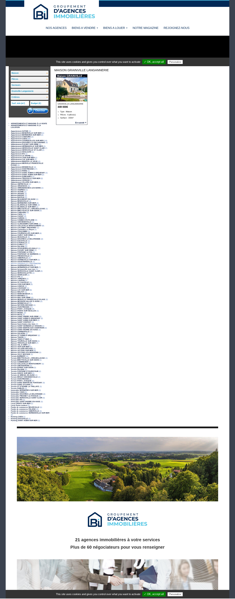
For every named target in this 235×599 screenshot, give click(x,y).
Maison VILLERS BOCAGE (22, 349)
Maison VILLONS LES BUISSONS (25, 352)
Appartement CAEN (19, 139)
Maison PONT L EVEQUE (21, 309)
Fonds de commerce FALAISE (23, 409)
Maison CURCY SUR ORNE (22, 235)
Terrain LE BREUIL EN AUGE (23, 375)
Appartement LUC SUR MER (22, 159)
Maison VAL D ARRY (19, 345)
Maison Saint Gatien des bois (23, 324)
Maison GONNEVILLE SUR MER (24, 260)
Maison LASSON (18, 280)
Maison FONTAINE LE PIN (21, 252)
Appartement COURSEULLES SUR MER (27, 140)
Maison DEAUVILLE (19, 237)
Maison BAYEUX (17, 197)
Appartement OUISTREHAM (22, 169)
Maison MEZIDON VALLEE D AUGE (25, 301)
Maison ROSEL (17, 313)
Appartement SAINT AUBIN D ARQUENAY (28, 173)
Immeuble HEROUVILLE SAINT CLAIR (26, 398)
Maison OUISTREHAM (20, 307)
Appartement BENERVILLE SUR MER (26, 133)
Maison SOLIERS (18, 333)
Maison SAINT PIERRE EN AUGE (24, 330)
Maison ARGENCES (19, 186)
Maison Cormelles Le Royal (22, 229)
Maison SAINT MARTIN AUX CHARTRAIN (27, 328)
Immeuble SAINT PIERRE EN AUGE (25, 401)
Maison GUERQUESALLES (22, 265)
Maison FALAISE (18, 246)
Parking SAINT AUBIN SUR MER (24, 420)
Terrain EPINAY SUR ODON (22, 367)
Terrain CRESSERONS (20, 366)
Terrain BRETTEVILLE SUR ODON (25, 360)
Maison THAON (17, 337)
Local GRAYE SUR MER (20, 403)
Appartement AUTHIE (19, 131)
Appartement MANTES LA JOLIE (24, 161)
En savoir (80, 123)
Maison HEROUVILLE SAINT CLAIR (25, 271)
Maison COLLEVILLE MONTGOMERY (26, 226)
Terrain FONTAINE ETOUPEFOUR (24, 371)
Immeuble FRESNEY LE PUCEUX (24, 396)
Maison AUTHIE (17, 192)
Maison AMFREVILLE (19, 184)
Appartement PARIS (19, 171)
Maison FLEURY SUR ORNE (22, 250)
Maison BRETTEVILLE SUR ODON (25, 210)
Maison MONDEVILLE (20, 303)
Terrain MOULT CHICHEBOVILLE (24, 377)
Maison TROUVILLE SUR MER (23, 343)
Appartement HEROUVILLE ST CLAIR (26, 150)
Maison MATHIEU (18, 296)
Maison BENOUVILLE (20, 201)
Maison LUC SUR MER (20, 290)
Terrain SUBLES (17, 388)
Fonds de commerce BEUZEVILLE (25, 407)
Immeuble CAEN (17, 392)
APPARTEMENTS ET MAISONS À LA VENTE (29, 123)
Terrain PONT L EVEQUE (21, 381)
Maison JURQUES (18, 279)
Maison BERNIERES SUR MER (23, 203)
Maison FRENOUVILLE (20, 256)
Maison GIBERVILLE (19, 258)
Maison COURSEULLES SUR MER (25, 233)
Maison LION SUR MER (20, 284)
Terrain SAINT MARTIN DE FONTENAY (26, 383)
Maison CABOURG (18, 212)
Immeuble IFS (16, 400)
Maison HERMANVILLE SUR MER (24, 267)
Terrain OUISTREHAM (20, 379)
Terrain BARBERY (18, 356)
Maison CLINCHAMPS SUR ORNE (24, 224)
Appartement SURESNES (21, 176)
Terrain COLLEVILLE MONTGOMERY (26, 364)
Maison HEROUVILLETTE (21, 273)
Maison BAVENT (17, 195)
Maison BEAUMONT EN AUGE (23, 199)
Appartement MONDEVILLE (22, 167)
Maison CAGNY (17, 216)
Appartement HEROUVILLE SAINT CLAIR (28, 148)
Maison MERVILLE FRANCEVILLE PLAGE (28, 299)
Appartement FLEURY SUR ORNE (25, 144)
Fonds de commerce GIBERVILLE (25, 411)
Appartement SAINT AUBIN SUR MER (26, 175)
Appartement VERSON (20, 180)
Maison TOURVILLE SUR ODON (24, 341)
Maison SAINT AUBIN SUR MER (24, 320)
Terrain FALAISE (17, 369)
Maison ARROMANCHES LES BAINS (26, 188)
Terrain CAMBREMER (19, 362)
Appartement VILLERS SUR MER (24, 182)
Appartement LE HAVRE (21, 156)
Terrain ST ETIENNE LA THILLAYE (25, 386)
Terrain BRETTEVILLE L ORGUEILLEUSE (28, 358)
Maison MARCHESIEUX (20, 294)
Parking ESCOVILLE (19, 419)
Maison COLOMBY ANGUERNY (23, 227)
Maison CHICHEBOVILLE (21, 222)
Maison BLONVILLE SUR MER (23, 207)
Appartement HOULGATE (21, 152)
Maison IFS (15, 277)
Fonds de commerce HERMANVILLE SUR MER (30, 413)
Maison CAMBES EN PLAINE (23, 220)
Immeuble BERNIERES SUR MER (24, 390)
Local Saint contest (19, 405)
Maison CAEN (16, 214)
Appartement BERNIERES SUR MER (26, 135)
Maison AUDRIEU (18, 190)
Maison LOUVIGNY (18, 288)
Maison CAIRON (17, 218)
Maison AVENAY (17, 193)
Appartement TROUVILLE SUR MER (25, 178)
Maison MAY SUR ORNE (21, 297)
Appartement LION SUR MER (23, 158)
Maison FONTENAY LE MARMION (24, 254)
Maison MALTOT (17, 292)
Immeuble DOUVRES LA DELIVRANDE (27, 394)
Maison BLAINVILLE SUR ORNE (24, 205)
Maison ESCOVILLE (19, 241)
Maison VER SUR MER (20, 347)
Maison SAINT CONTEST (21, 322)
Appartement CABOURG (21, 137)
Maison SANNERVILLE (20, 332)
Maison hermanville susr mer (23, 269)
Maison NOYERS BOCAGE (22, 305)
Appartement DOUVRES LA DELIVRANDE (28, 142)
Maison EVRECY (18, 245)
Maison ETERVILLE (19, 243)
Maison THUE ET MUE (20, 339)
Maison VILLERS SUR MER (22, 350)
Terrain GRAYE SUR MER (21, 373)
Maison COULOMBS (19, 231)
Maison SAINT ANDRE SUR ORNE (25, 316)
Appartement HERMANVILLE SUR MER (27, 146)
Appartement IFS (18, 154)
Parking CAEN (17, 417)
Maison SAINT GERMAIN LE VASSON (26, 326)
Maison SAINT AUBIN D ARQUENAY (25, 318)
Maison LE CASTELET (20, 282)
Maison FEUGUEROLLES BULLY (24, 248)
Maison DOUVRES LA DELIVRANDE (25, 239)
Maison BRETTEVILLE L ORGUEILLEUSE (28, 209)
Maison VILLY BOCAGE (20, 354)
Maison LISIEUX (17, 286)
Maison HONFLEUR (19, 275)
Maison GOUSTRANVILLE (21, 262)
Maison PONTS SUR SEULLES (23, 311)
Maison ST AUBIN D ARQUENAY (24, 335)
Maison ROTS (16, 314)
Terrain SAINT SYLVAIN (20, 384)
